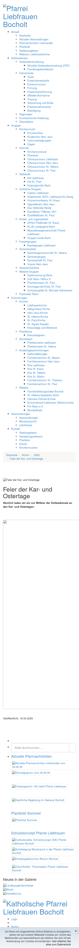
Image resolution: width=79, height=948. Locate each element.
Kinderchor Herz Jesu (40, 137)
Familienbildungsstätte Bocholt (45, 391)
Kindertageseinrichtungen (34, 350)
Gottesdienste (19, 58)
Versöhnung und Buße (40, 103)
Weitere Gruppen (29, 271)
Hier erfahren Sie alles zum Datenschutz (58, 942)
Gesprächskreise (29, 268)
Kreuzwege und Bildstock (42, 328)
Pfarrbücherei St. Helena (41, 346)
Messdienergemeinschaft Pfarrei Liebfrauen (46, 232)
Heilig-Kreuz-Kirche (38, 309)
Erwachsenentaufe (38, 80)
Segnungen (25, 114)
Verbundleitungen (37, 354)
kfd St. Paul (34, 181)
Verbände (24, 174)
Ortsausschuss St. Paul (41, 170)
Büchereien (25, 339)
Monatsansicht (27, 421)
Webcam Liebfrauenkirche (34, 54)
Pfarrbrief (24, 47)
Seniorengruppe (36, 256)
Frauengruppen (28, 241)
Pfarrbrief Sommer (26, 813)
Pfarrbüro (24, 440)
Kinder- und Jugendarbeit (33, 219)
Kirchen (23, 301)
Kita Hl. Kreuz (35, 369)
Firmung (32, 88)
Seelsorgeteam (28, 432)
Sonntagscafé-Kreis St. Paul (44, 286)
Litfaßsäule (25, 425)
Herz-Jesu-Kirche (37, 313)
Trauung (32, 99)
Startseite (25, 35)
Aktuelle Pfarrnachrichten (31, 756)
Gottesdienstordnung (31, 62)
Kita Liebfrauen (36, 365)
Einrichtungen (19, 298)
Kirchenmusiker (28, 447)
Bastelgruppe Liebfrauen (41, 245)
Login (14, 919)
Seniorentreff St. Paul (39, 260)
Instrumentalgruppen (39, 140)
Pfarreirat (32, 155)
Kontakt (15, 429)
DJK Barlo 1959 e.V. (39, 279)
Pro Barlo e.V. (35, 406)
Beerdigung (34, 110)
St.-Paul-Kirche (36, 320)
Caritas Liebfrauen (38, 193)
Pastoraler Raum (29, 294)
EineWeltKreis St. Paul (40, 215)
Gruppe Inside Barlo (39, 238)
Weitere (23, 387)
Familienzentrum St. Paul (42, 384)
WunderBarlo (34, 410)
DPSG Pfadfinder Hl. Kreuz (43, 223)
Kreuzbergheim (36, 335)
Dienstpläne (26, 121)
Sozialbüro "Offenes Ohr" (42, 211)
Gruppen (16, 125)
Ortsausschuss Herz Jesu (42, 163)
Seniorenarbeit (27, 249)
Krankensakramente (39, 107)
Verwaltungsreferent (30, 436)
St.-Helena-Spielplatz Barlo (43, 395)
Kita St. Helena (36, 373)
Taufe (30, 77)
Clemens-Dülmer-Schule (41, 399)
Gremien (24, 148)
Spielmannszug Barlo (39, 275)
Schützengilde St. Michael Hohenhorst (49, 290)
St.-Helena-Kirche (37, 316)
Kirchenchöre (35, 133)
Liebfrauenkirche (37, 305)
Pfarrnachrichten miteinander (36, 43)
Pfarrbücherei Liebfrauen (41, 342)
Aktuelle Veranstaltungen (33, 39)
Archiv (15, 926)
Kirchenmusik (27, 129)
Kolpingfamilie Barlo (39, 185)
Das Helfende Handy (39, 208)
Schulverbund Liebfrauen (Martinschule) (50, 402)
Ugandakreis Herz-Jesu (41, 204)
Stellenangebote (28, 50)
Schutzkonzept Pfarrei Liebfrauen (38, 832)
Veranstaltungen (20, 414)
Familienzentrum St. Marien (43, 358)
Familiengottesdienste (40, 69)
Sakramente (26, 73)
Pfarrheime (25, 331)
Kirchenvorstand (36, 152)
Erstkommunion (36, 84)
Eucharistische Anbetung (34, 118)
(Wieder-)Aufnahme (38, 95)
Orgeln (31, 144)
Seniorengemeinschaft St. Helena (47, 253)
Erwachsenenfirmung (39, 92)
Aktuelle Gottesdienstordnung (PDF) (48, 65)
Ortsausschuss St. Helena (42, 166)
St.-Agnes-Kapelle (38, 324)
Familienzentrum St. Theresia (44, 380)
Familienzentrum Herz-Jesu (43, 361)
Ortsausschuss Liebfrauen (42, 159)
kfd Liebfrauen (35, 178)
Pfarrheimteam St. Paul (41, 283)
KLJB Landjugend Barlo (41, 226)
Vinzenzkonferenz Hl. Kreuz (43, 200)
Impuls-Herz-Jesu (37, 264)
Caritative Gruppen (30, 189)
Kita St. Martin (35, 376)
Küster (23, 444)
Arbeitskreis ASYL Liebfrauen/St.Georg (50, 197)
